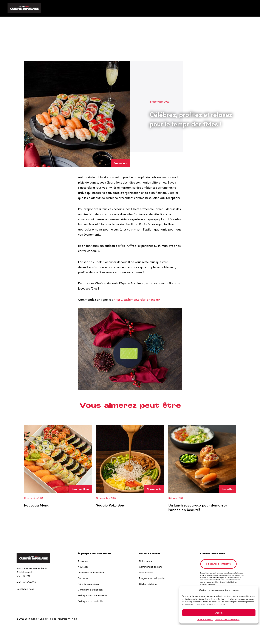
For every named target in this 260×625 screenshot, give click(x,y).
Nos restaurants (184, 8)
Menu (165, 8)
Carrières (83, 578)
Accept (218, 612)
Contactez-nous (25, 589)
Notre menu (145, 561)
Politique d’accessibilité (90, 601)
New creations (80, 489)
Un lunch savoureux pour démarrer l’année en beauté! (197, 507)
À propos (83, 561)
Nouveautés (154, 489)
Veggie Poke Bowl (110, 505)
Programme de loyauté (151, 578)
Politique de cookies (205, 619)
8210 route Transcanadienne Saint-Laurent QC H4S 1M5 (32, 572)
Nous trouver (146, 572)
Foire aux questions (88, 584)
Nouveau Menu (36, 505)
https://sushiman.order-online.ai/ (137, 299)
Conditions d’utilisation (90, 589)
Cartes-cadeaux (148, 584)
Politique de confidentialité (92, 595)
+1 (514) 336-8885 (26, 582)
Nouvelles (228, 489)
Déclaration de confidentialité (227, 619)
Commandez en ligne (213, 8)
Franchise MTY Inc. (67, 618)
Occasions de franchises (91, 572)
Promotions (120, 163)
